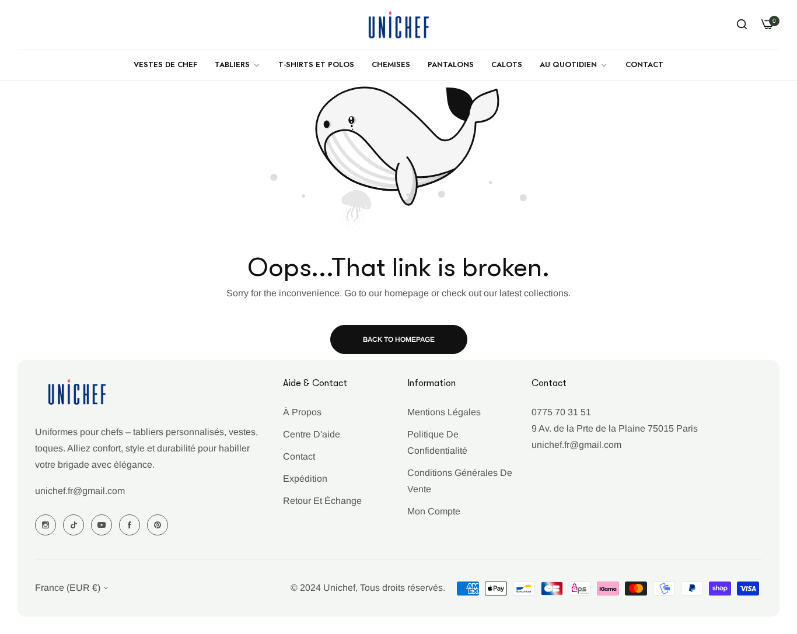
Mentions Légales (444, 412)
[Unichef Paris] (398, 24)
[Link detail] (45, 524)
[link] (238, 65)
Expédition (305, 479)
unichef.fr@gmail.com (80, 491)
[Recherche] (742, 24)
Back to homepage (399, 339)
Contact (299, 456)
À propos (302, 412)
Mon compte (433, 511)
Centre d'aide (311, 434)
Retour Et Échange (322, 501)
